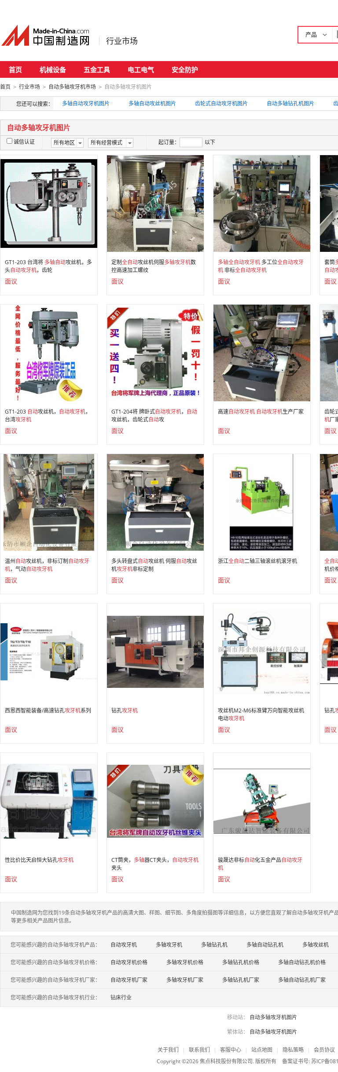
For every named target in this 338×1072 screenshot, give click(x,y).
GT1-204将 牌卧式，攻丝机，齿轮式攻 (154, 415)
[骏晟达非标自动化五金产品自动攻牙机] (261, 800)
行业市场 (122, 41)
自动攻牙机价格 (128, 962)
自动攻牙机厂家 (128, 980)
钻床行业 (121, 997)
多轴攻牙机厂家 (184, 980)
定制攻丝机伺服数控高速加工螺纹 (153, 266)
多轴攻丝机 (315, 944)
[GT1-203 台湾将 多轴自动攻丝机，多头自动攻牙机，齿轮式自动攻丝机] (48, 203)
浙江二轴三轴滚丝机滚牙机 (257, 561)
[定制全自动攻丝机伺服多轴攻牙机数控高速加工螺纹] (155, 203)
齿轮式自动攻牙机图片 (221, 103)
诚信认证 (24, 141)
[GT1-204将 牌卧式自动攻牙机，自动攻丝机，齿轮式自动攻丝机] (155, 352)
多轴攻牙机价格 (184, 962)
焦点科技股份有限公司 (226, 1061)
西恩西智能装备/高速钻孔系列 (48, 710)
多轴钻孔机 (214, 944)
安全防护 (185, 69)
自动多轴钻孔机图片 (290, 103)
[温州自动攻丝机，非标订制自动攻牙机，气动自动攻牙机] (49, 501)
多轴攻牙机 (169, 944)
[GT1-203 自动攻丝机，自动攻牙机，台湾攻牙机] (48, 352)
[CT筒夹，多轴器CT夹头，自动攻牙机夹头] (155, 800)
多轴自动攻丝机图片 (152, 103)
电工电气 (141, 69)
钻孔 (124, 710)
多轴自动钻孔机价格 (302, 962)
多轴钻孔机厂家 (240, 980)
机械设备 (53, 69)
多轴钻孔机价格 (240, 962)
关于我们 (168, 1050)
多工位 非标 (261, 266)
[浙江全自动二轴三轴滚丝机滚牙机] (262, 501)
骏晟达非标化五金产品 (260, 864)
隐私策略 (293, 1050)
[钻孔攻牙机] (155, 651)
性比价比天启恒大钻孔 (39, 860)
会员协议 (324, 1050)
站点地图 (261, 1050)
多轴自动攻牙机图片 (86, 103)
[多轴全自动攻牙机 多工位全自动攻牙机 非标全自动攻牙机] (261, 203)
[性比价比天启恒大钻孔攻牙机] (48, 800)
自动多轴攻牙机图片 (273, 1017)
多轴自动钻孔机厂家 (302, 980)
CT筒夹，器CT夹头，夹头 (154, 864)
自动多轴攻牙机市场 (72, 87)
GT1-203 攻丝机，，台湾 (48, 415)
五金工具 (97, 69)
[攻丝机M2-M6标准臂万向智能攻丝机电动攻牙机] (261, 651)
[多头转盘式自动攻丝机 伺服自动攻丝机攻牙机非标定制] (155, 501)
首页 (15, 69)
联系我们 (199, 1050)
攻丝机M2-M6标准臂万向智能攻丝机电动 (261, 714)
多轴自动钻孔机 (264, 944)
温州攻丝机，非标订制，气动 (47, 565)
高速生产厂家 (261, 411)
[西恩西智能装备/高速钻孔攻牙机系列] (48, 651)
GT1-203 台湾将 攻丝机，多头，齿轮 (48, 266)
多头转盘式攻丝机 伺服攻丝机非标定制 (154, 565)
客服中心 (230, 1050)
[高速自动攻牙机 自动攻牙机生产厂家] (261, 352)
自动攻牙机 (123, 944)
